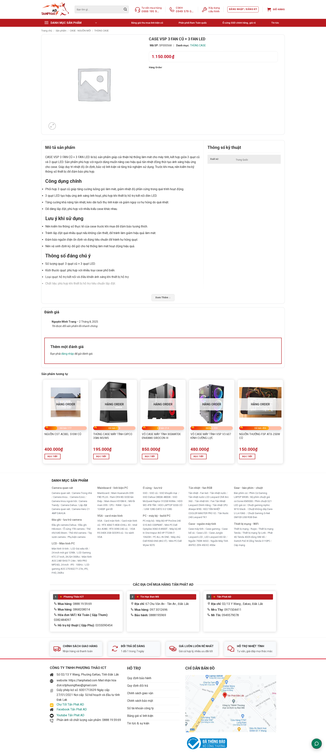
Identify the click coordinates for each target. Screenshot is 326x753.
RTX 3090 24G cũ (118, 528)
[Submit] (125, 9)
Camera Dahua (69, 505)
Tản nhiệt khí (202, 501)
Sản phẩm (61, 30)
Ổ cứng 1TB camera (74, 528)
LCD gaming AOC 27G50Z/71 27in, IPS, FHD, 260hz (70, 568)
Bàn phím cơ (240, 492)
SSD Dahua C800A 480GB (157, 497)
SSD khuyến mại (169, 492)
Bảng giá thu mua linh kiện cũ (147, 22)
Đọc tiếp (53, 456)
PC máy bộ (148, 520)
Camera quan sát (61, 492)
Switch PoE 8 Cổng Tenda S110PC (252, 540)
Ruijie (254, 528)
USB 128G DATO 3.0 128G (158, 509)
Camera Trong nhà (82, 492)
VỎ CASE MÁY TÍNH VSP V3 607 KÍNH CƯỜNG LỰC (211, 436)
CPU (111, 505)
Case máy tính (196, 528)
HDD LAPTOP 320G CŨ (170, 505)
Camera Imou (60, 497)
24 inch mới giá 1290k (63, 552)
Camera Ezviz (77, 497)
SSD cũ (154, 492)
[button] (243, 9)
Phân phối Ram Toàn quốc (193, 22)
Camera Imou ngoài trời (64, 501)
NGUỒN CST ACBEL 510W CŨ (63, 434)
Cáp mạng (239, 545)
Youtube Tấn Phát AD (70, 715)
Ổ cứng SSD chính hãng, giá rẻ (239, 22)
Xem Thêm (162, 297)
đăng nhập (67, 353)
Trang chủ (46, 30)
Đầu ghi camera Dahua (64, 524)
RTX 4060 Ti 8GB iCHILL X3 (116, 524)
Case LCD (202, 532)
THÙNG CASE (101, 30)
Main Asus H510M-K (115, 501)
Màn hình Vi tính (60, 548)
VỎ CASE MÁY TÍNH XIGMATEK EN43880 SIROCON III (161, 436)
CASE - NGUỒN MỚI (80, 30)
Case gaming (213, 528)
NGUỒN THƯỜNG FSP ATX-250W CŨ (259, 436)
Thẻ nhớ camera (77, 532)
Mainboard (103, 492)
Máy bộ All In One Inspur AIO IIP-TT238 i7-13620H (162, 532)
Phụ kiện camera (76, 537)
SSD (145, 492)
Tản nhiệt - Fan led (198, 492)
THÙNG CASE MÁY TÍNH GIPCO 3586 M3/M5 (112, 436)
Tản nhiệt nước (218, 492)
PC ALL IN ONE (161, 537)
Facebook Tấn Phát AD (72, 709)
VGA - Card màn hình (108, 520)
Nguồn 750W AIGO (198, 540)
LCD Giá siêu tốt (79, 548)
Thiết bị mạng (241, 528)
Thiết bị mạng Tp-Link (254, 532)
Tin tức (275, 22)
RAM (118, 505)
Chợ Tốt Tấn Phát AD (70, 704)
